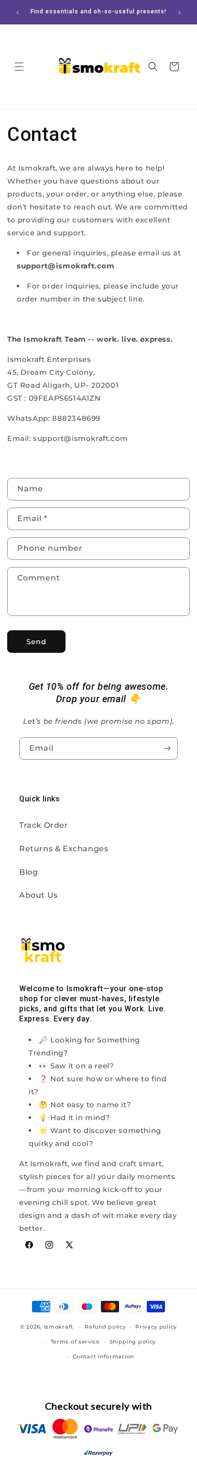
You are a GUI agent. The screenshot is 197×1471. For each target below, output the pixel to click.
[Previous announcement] (17, 12)
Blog (28, 872)
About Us (38, 895)
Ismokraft (59, 1326)
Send (36, 641)
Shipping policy (132, 1341)
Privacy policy (156, 1326)
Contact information (103, 1356)
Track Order (43, 825)
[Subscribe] (166, 748)
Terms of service (75, 1341)
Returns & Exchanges (63, 848)
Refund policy (105, 1326)
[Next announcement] (179, 12)
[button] (19, 66)
